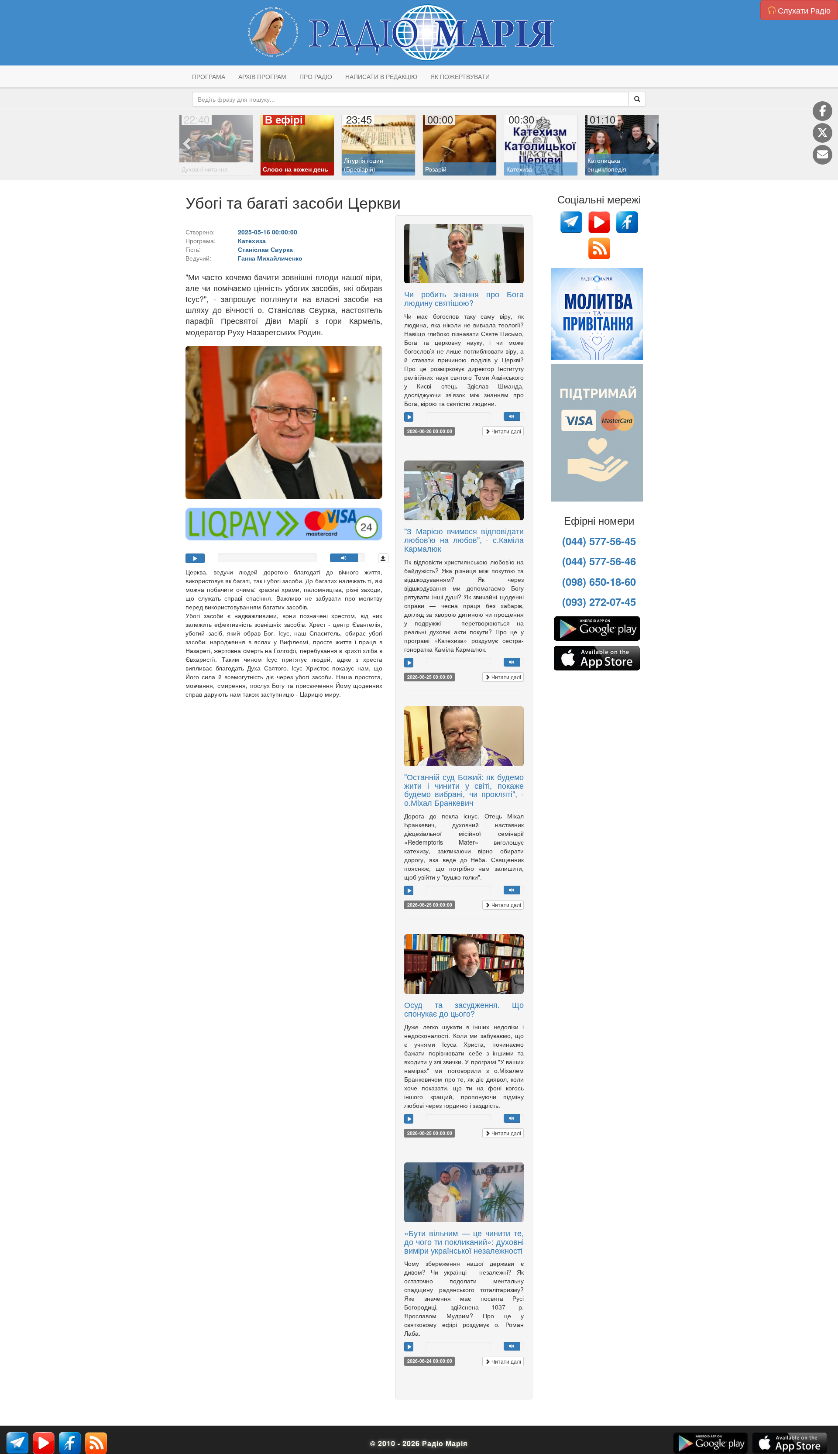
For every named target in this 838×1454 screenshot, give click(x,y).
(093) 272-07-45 (599, 601)
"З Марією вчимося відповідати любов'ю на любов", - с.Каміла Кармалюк (464, 539)
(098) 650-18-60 (599, 581)
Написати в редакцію (381, 76)
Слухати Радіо (803, 10)
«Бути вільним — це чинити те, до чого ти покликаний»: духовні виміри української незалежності (464, 1241)
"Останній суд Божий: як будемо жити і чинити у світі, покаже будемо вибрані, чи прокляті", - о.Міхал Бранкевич (464, 789)
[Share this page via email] (822, 155)
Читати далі (505, 431)
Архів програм (262, 76)
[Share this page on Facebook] (822, 111)
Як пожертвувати (460, 76)
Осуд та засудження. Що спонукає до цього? (464, 1009)
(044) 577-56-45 (599, 540)
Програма (208, 76)
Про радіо (315, 76)
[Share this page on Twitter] (822, 133)
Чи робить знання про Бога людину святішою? (464, 298)
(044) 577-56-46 (599, 560)
